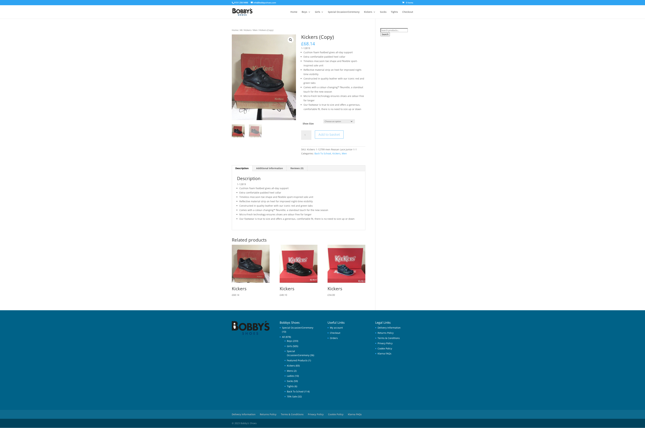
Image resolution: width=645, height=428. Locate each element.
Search (385, 34)
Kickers (368, 12)
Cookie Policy (385, 348)
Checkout (407, 12)
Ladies (290, 375)
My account (336, 327)
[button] (291, 40)
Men (255, 30)
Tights (394, 12)
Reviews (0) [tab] (297, 168)
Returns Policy (386, 332)
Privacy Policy (385, 343)
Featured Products (297, 360)
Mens (290, 370)
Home (293, 12)
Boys (304, 12)
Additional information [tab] (269, 168)
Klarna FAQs (384, 353)
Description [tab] (242, 168)
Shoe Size (308, 123)
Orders (334, 338)
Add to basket (329, 134)
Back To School (322, 153)
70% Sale (292, 396)
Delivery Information (389, 327)
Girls (317, 12)
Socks (383, 12)
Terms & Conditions (389, 338)
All (241, 30)
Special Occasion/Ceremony (344, 12)
